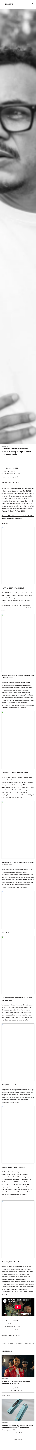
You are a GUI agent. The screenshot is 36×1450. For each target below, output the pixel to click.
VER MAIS (18, 1439)
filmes (10, 1343)
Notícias (5, 446)
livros (19, 1343)
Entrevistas (12, 1423)
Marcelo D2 (11, 493)
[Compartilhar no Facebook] (14, 482)
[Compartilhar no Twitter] (16, 482)
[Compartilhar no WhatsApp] (19, 483)
